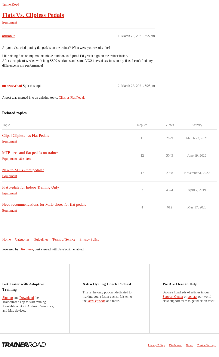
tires (28, 158)
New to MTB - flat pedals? (23, 170)
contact (192, 296)
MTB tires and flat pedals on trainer (30, 152)
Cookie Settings (206, 345)
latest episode (96, 301)
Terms (189, 345)
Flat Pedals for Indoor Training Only (30, 187)
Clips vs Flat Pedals (72, 97)
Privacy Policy (89, 239)
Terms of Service (63, 239)
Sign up (7, 297)
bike (21, 158)
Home (6, 239)
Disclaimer (175, 345)
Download (26, 297)
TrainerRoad (10, 4)
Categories (22, 239)
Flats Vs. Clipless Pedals (33, 15)
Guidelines (41, 239)
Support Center (173, 296)
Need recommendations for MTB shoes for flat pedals (44, 204)
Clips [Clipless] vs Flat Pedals (25, 135)
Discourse (26, 249)
